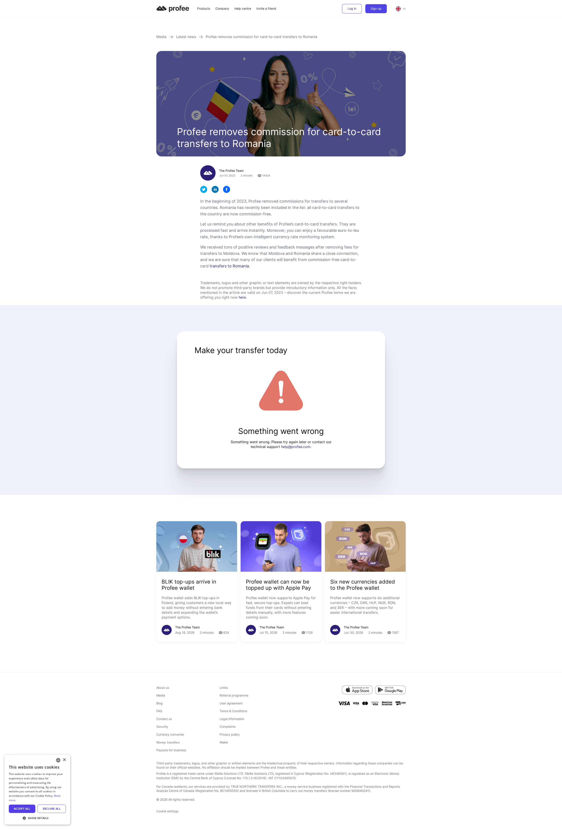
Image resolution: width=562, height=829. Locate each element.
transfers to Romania (229, 266)
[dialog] (37, 790)
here (242, 297)
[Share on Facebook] (226, 189)
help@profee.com (295, 446)
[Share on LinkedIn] (215, 189)
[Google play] (390, 690)
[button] (37, 818)
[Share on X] (203, 189)
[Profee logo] (172, 8)
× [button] (64, 760)
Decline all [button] (52, 809)
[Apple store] (357, 690)
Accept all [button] (22, 809)
